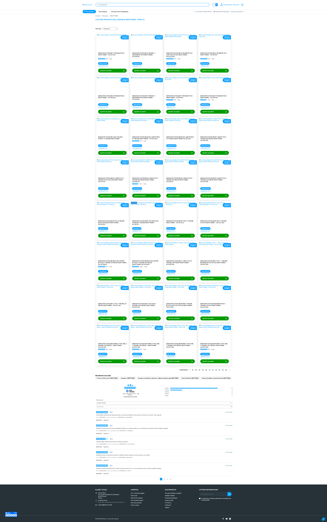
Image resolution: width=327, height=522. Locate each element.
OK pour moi (316, 513)
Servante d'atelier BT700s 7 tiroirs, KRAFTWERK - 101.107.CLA (180, 221)
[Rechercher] (98, 4)
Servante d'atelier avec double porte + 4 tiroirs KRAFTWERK (110, 138)
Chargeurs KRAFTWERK (128, 378)
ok (229, 494)
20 (196, 370)
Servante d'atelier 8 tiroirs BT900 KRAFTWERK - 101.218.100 (111, 96)
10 (192, 370)
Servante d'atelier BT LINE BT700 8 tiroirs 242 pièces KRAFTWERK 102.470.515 (213, 179)
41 (209, 370)
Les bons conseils (236, 11)
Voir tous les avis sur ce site (130, 396)
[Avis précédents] (158, 479)
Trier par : (98, 29)
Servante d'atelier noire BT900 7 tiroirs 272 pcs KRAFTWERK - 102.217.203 (212, 305)
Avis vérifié (229, 412)
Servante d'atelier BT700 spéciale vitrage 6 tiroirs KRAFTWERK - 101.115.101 (145, 222)
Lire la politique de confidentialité (299, 507)
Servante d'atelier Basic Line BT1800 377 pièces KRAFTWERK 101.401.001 (180, 138)
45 (223, 370)
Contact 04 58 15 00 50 (204, 11)
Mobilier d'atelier (170, 495)
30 (199, 370)
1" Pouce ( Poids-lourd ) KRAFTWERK (107, 378)
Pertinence (106, 29)
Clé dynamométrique (171, 498)
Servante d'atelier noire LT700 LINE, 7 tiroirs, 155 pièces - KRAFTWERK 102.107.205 (146, 345)
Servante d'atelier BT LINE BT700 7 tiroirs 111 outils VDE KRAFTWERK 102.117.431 (111, 179)
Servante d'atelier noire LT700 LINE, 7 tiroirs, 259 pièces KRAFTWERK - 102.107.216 (180, 345)
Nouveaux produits (136, 503)
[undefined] (138, 393)
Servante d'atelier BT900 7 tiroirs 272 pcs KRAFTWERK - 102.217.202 (213, 221)
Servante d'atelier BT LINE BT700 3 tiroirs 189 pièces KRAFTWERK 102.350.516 (213, 138)
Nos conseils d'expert (137, 500)
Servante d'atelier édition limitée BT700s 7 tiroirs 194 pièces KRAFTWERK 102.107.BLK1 (145, 262)
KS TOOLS (168, 503)
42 (212, 370)
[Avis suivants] (170, 479)
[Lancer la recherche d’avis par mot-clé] (231, 407)
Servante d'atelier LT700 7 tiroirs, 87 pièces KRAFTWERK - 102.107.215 (112, 304)
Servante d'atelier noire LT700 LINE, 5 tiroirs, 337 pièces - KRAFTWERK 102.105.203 (112, 345)
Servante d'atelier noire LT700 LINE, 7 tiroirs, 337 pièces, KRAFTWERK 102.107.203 (214, 345)
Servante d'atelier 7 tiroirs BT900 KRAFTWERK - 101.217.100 (111, 54)
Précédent (183, 370)
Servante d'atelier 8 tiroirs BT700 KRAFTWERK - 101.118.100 (213, 54)
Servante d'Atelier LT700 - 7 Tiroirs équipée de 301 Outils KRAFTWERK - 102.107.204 (213, 262)
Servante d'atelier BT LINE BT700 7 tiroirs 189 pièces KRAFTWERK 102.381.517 (145, 179)
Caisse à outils (169, 500)
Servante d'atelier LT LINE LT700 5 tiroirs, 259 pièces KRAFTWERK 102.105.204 (179, 262)
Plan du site (134, 495)
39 (203, 370)
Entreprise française (222, 11)
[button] (323, 519)
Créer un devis (135, 505)
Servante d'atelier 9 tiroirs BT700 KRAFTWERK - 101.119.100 (179, 96)
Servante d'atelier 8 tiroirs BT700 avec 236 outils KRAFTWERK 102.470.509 (179, 54)
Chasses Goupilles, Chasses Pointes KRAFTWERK (216, 378)
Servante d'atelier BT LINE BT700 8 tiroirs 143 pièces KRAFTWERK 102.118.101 (179, 179)
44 (219, 370)
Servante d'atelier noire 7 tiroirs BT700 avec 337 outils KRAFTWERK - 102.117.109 (179, 305)
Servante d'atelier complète (173, 493)
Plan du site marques (137, 498)
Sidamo (167, 507)
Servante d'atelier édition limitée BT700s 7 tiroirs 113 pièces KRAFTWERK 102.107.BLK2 (112, 262)
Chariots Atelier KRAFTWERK (190, 378)
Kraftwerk (168, 505)
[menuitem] (102, 11)
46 (226, 370)
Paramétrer (298, 513)
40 (206, 370)
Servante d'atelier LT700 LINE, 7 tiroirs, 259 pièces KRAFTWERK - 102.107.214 (144, 305)
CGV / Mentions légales (137, 493)
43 (216, 370)
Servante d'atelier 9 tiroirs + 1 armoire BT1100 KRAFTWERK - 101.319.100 (143, 97)
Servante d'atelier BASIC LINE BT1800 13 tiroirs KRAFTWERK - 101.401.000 (146, 138)
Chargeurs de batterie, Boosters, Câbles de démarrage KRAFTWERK (158, 378)
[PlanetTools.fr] (88, 4)
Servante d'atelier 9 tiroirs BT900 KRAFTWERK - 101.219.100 (213, 96)
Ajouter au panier (106, 70)
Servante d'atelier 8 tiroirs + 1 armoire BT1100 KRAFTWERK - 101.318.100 (143, 54)
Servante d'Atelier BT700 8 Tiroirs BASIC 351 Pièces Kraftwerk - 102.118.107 (111, 222)
